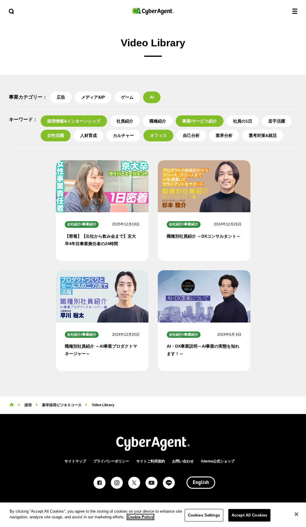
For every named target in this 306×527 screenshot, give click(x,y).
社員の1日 (242, 121)
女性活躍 (55, 135)
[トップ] (11, 405)
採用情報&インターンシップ (73, 121)
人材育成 (88, 135)
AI (152, 97)
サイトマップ (75, 461)
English (201, 482)
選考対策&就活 (263, 135)
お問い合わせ (183, 461)
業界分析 (224, 135)
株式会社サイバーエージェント (153, 11)
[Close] (296, 514)
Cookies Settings (204, 515)
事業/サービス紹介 (199, 121)
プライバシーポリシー (111, 461)
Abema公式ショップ (218, 461)
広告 (61, 97)
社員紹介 (125, 121)
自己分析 (191, 135)
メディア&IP (93, 97)
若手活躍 (276, 121)
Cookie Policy (140, 517)
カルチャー (123, 135)
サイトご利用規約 (150, 461)
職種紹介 (157, 121)
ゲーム (127, 97)
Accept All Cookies (249, 515)
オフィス (158, 135)
